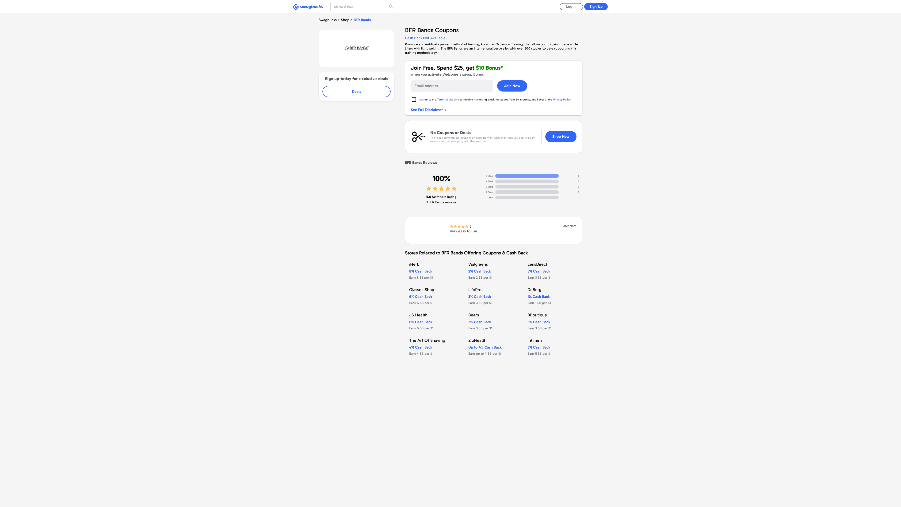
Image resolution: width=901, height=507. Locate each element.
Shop (345, 20)
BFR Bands (362, 20)
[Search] (391, 6)
